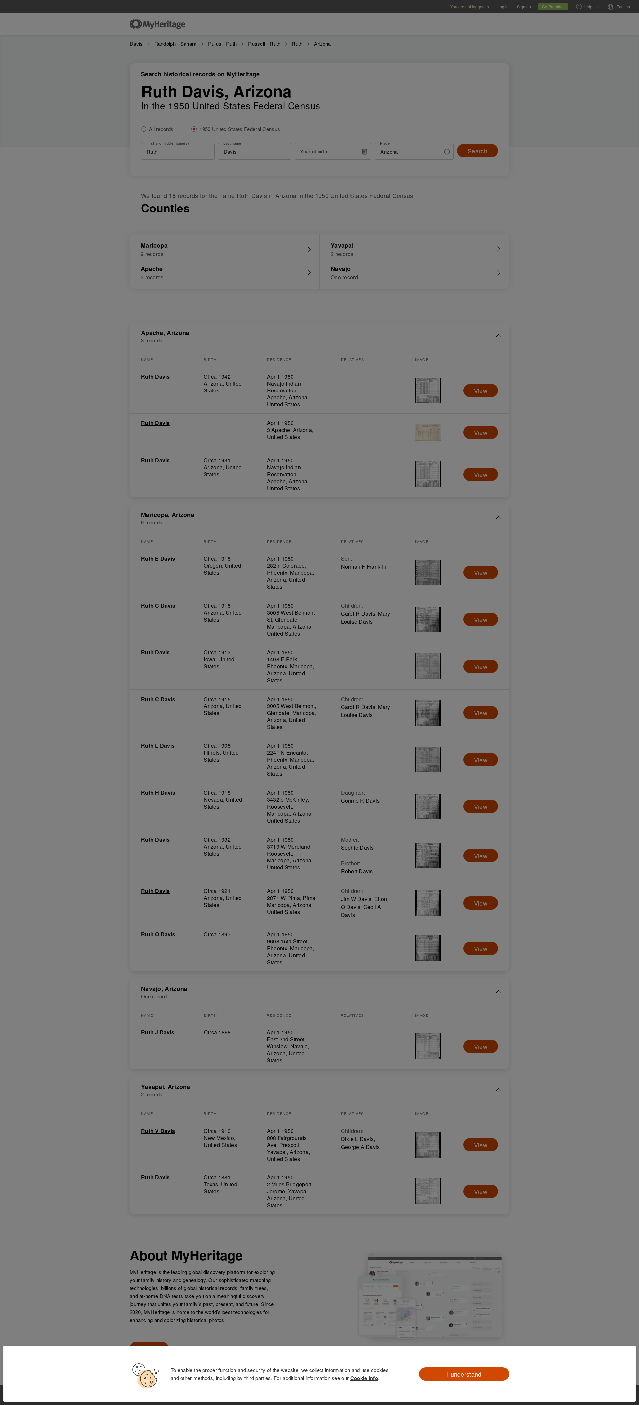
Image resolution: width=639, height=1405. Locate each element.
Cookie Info (364, 1378)
